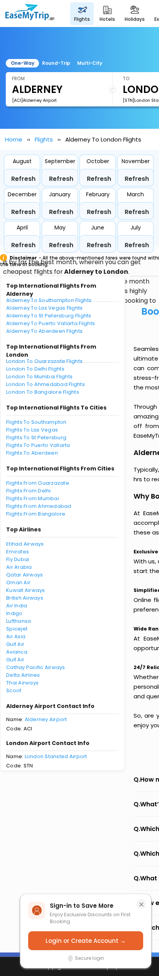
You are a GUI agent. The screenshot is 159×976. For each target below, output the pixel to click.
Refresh (23, 178)
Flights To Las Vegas (32, 429)
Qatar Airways (24, 574)
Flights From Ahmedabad (38, 506)
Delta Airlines (23, 675)
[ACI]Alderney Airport (34, 100)
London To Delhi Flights (35, 369)
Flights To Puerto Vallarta (38, 445)
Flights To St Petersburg (36, 437)
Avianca (16, 652)
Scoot (13, 690)
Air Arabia (19, 567)
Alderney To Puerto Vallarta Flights (50, 323)
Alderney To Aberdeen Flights (44, 331)
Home (13, 139)
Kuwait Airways (25, 590)
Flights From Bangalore (36, 513)
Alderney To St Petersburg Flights (48, 315)
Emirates (17, 551)
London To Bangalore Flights (42, 392)
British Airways (24, 598)
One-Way (22, 63)
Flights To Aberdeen (32, 453)
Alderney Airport (46, 719)
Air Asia (15, 636)
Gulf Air (15, 644)
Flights (44, 139)
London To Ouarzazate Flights (44, 361)
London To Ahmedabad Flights (45, 384)
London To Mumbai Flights (39, 376)
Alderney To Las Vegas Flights (44, 308)
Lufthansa (18, 621)
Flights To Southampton (36, 422)
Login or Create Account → (86, 941)
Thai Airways (22, 682)
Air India (16, 605)
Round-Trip (56, 63)
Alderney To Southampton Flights (48, 300)
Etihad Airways (25, 544)
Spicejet (16, 628)
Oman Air (18, 582)
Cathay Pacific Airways (35, 667)
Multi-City (89, 63)
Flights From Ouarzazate (37, 483)
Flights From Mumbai (32, 498)
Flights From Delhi (28, 490)
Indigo (14, 613)
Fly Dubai (17, 559)
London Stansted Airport (56, 756)
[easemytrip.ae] (30, 13)
